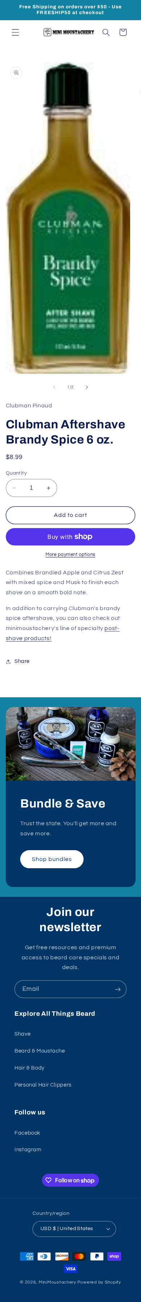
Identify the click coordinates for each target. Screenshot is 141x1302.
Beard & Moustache (39, 1051)
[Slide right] (87, 387)
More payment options (70, 554)
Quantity (16, 473)
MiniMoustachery (57, 1282)
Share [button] (22, 661)
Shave (22, 1034)
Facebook (27, 1133)
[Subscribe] (118, 989)
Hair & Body (29, 1068)
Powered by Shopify (99, 1282)
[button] (15, 32)
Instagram (28, 1149)
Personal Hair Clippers (43, 1085)
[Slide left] (54, 387)
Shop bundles (51, 859)
